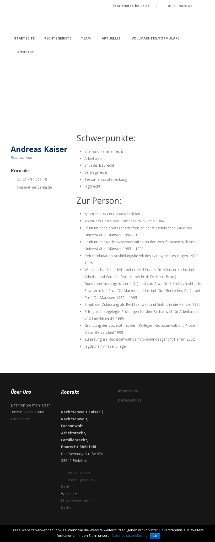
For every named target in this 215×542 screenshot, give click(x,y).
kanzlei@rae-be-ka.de (131, 5)
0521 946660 (79, 472)
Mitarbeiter (20, 418)
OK (155, 536)
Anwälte (30, 411)
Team (86, 38)
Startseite (24, 38)
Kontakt (25, 52)
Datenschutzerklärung (129, 535)
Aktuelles (111, 38)
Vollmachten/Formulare (155, 38)
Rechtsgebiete (57, 38)
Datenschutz (130, 400)
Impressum (128, 390)
